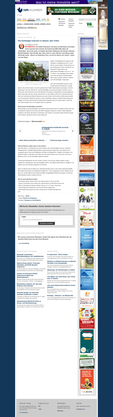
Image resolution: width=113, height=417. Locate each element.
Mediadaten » (60, 411)
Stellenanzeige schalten (59, 140)
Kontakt (70, 27)
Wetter (48, 23)
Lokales (19, 23)
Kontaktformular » (81, 409)
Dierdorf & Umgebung (30, 198)
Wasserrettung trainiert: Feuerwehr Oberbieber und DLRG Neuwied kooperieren (28, 265)
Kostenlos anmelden (46, 223)
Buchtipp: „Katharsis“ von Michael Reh (60, 296)
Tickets (80, 23)
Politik (24, 19)
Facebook (62, 19)
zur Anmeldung (24, 243)
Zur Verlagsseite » (23, 412)
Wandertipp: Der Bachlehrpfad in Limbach (61, 270)
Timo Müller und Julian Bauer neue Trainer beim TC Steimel (61, 277)
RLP (48, 19)
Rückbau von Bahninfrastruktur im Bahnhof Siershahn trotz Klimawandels (61, 262)
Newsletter (61, 25)
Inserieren (70, 19)
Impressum (71, 25)
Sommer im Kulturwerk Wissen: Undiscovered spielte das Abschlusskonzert (27, 275)
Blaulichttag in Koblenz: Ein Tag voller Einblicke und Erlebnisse (29, 285)
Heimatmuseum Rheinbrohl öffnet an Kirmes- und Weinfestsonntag (29, 302)
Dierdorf (26, 34)
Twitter (40, 409)
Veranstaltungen (28, 23)
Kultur (43, 19)
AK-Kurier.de (62, 21)
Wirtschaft (31, 19)
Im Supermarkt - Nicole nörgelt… (58, 254)
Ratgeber (36, 23)
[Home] (18, 15)
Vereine (38, 19)
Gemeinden (43, 23)
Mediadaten (71, 21)
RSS (39, 406)
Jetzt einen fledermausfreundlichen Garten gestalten (61, 286)
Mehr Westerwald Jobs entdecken (32, 140)
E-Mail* (24, 217)
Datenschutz (71, 23)
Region (19, 19)
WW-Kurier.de (62, 23)
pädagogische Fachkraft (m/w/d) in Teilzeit (55, 128)
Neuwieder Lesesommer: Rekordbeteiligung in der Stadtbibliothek (30, 255)
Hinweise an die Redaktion (32, 200)
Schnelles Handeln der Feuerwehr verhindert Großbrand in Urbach (28, 293)
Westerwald (22, 27)
